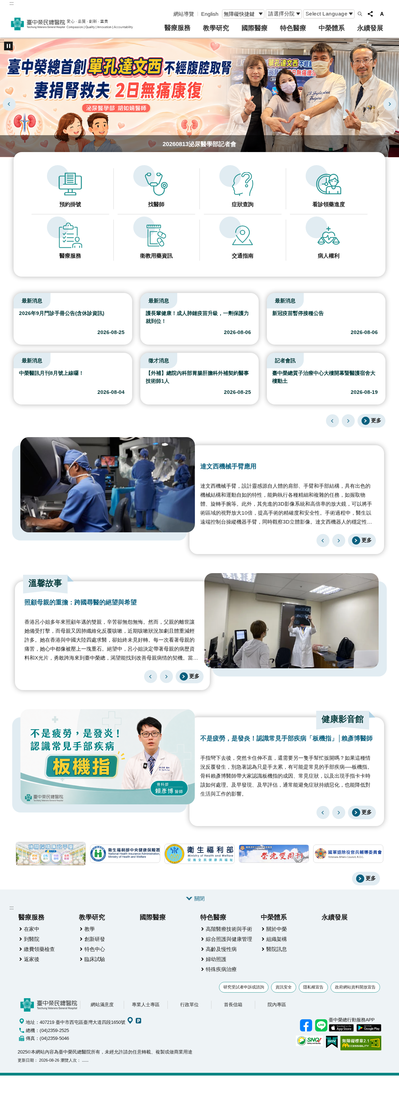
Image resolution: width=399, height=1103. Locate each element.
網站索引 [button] (360, 14)
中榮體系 (332, 28)
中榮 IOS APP (341, 1028)
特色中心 (94, 949)
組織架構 (276, 939)
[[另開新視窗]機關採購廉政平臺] (51, 854)
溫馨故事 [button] (45, 583)
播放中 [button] (8, 46)
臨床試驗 (94, 959)
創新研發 (94, 939)
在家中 (31, 929)
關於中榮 (276, 929)
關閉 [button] (199, 898)
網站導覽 (183, 14)
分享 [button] (370, 14)
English (209, 14)
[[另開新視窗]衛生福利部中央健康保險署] (125, 854)
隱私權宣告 (313, 987)
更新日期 (26, 1060)
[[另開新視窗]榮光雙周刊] (274, 854)
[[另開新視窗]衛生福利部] (199, 854)
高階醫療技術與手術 (229, 929)
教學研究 (216, 28)
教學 (89, 929)
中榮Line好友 (321, 1025)
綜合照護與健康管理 (229, 939)
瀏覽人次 (69, 1060)
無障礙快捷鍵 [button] (239, 14)
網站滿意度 (102, 1004)
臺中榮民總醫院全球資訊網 (72, 24)
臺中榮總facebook (306, 1025)
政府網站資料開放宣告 (355, 987)
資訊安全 (284, 987)
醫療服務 (177, 27)
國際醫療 (255, 28)
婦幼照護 (216, 959)
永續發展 (370, 28)
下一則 (389, 104)
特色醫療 (293, 28)
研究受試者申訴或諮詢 (243, 987)
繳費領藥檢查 (39, 949)
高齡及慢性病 (221, 949)
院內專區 (277, 1004)
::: (12, 3)
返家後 (31, 959)
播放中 (16, 299)
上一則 (9, 104)
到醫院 (31, 939)
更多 (376, 420)
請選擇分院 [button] (281, 14)
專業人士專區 (146, 1004)
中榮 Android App (368, 1028)
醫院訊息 (276, 949)
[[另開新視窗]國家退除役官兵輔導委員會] (348, 854)
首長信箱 (233, 1004)
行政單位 (189, 1004)
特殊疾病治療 (221, 969)
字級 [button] (382, 14)
